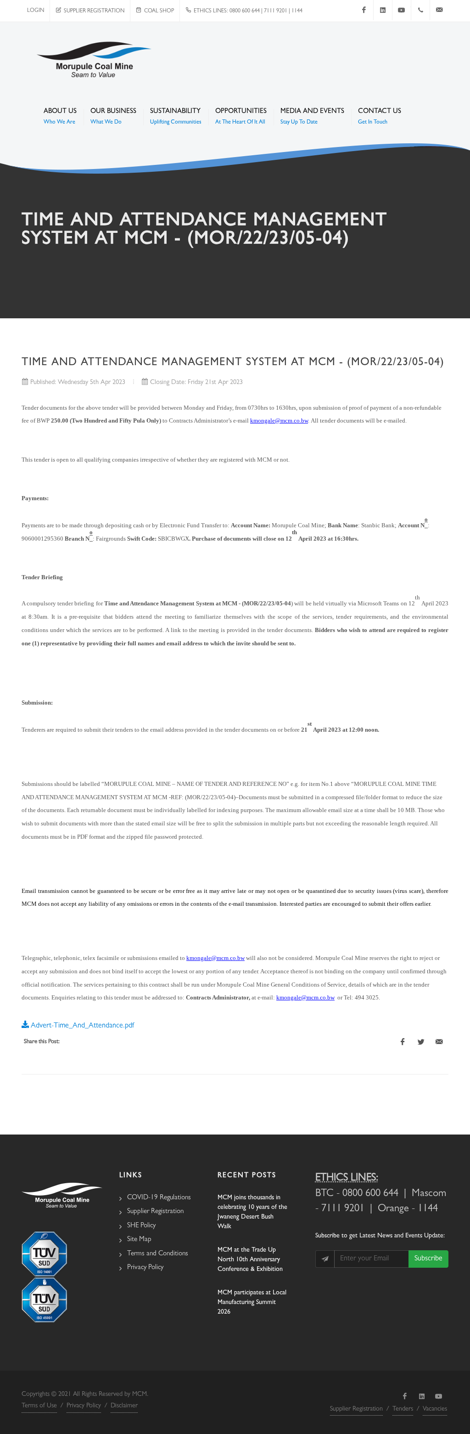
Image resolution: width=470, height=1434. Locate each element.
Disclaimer (124, 1406)
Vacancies (435, 1409)
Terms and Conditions (157, 1254)
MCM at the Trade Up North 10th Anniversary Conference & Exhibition (250, 1260)
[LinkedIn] (383, 10)
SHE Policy (141, 1226)
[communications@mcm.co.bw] (439, 10)
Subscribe (428, 1259)
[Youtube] (401, 10)
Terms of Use (39, 1406)
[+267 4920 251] (420, 10)
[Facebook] (364, 10)
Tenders (402, 1409)
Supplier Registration (92, 11)
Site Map (139, 1239)
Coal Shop (157, 11)
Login (35, 11)
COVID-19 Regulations (159, 1198)
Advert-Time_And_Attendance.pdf (81, 1026)
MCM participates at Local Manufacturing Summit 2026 (252, 1302)
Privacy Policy (145, 1268)
